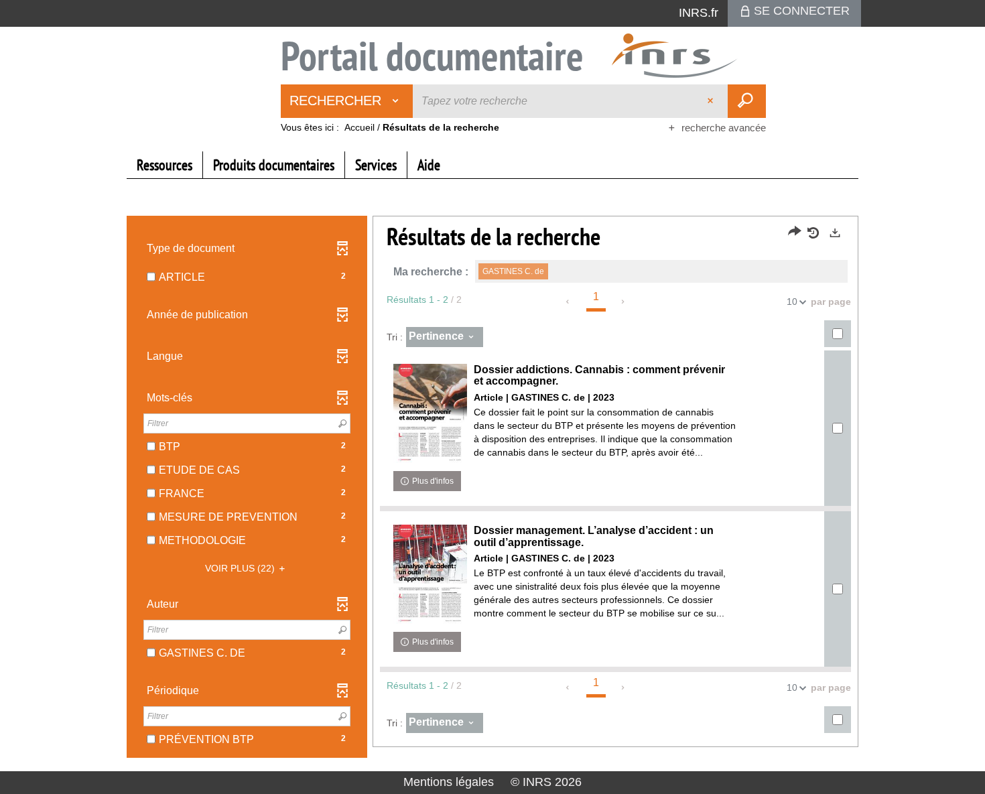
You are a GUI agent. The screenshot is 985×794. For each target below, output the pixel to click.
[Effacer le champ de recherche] (712, 101)
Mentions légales (448, 782)
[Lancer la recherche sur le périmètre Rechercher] (747, 101)
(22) (241, 568)
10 (792, 301)
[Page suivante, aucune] (623, 301)
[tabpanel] (492, 488)
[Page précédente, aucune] (568, 301)
